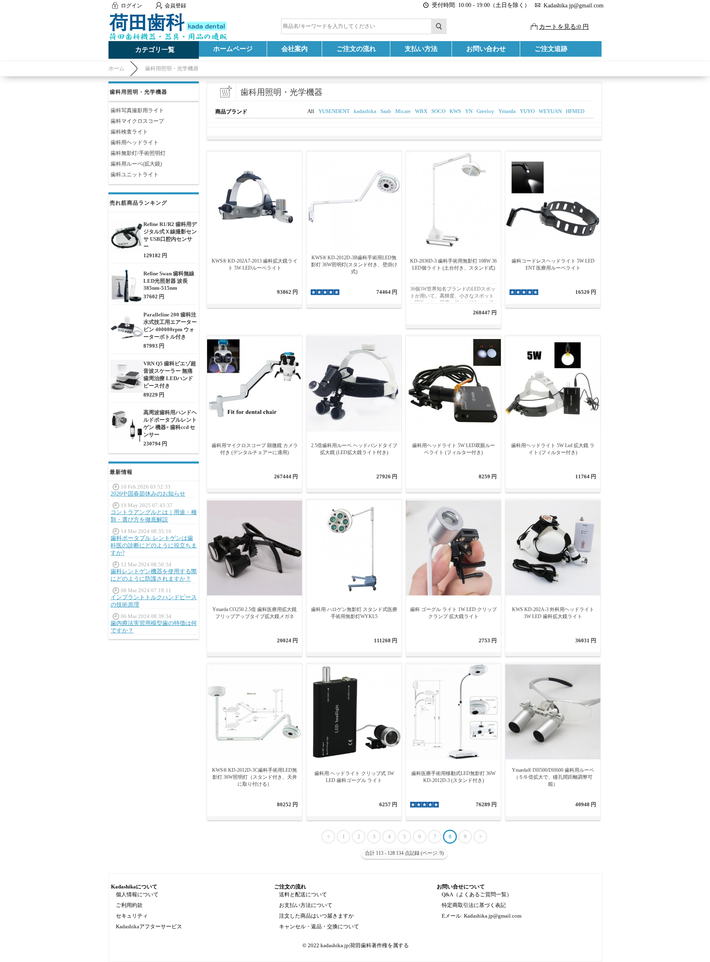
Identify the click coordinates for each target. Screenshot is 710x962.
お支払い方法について (305, 905)
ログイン (131, 5)
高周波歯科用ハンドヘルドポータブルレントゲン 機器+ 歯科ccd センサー (170, 423)
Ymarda (507, 111)
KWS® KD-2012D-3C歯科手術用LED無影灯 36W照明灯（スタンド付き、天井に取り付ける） (254, 777)
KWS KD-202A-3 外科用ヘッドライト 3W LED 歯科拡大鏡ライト (553, 613)
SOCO (438, 111)
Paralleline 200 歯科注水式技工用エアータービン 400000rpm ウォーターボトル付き (170, 325)
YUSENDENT (334, 111)
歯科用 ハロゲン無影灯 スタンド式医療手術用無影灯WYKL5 (354, 613)
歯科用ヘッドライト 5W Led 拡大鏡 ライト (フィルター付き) (553, 449)
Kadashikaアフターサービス (149, 926)
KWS (455, 111)
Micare (403, 111)
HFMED (575, 111)
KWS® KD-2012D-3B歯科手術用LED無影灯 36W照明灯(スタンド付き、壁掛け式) (354, 265)
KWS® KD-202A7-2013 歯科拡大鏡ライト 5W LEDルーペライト (254, 264)
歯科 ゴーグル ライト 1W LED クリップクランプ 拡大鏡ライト (453, 613)
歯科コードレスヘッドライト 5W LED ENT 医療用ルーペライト (553, 264)
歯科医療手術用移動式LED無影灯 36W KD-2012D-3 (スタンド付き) (453, 777)
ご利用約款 (129, 905)
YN (469, 111)
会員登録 (175, 5)
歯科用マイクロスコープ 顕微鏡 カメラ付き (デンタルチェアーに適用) (255, 449)
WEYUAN (550, 111)
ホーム (116, 68)
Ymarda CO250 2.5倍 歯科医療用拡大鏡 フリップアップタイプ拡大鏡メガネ (254, 613)
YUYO (527, 111)
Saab (385, 111)
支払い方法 (421, 48)
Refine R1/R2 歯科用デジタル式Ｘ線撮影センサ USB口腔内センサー (170, 235)
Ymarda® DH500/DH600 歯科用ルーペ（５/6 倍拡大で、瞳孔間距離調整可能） (553, 777)
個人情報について (137, 894)
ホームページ (233, 48)
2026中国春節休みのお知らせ (148, 494)
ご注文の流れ (356, 48)
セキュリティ (132, 916)
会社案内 (294, 48)
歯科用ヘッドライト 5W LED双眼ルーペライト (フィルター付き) (453, 449)
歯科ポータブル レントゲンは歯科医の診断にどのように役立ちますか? (154, 545)
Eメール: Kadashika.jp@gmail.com (481, 916)
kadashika (365, 111)
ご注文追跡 (551, 48)
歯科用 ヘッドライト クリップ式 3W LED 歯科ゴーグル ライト (354, 777)
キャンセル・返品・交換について (319, 926)
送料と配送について (303, 894)
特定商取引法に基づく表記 (474, 905)
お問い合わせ (486, 48)
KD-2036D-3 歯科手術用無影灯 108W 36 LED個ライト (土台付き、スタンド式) (453, 264)
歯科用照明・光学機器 (171, 68)
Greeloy (485, 111)
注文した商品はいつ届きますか (316, 916)
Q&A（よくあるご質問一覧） (477, 894)
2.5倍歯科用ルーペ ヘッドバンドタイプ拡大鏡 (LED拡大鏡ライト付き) (354, 449)
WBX (421, 111)
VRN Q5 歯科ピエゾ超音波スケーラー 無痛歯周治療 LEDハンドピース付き (169, 374)
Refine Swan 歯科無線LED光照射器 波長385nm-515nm (168, 280)
